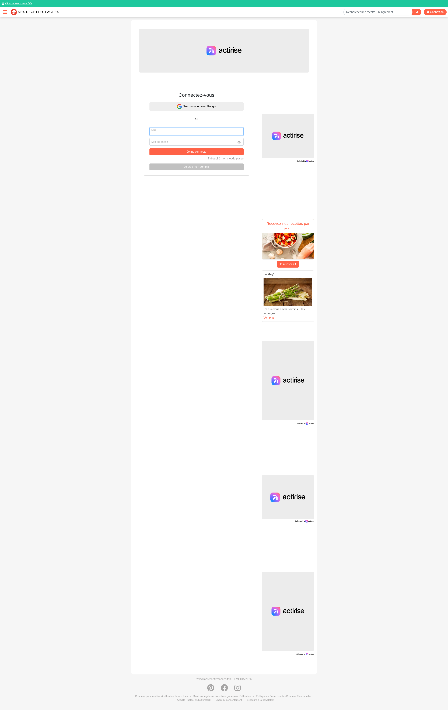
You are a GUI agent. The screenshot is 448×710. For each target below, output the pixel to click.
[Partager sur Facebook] (224, 689)
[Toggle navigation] (5, 12)
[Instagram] (237, 689)
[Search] (416, 12)
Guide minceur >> (18, 3)
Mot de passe (159, 141)
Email (153, 130)
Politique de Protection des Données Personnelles (283, 696)
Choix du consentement (229, 699)
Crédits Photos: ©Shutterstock (194, 699)
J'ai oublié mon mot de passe (226, 158)
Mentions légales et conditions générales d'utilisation (222, 696)
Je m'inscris (287, 264)
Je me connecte (196, 151)
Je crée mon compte (196, 166)
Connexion (436, 12)
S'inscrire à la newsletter (260, 699)
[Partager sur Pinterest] (210, 689)
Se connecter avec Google (199, 106)
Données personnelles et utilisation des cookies (161, 696)
